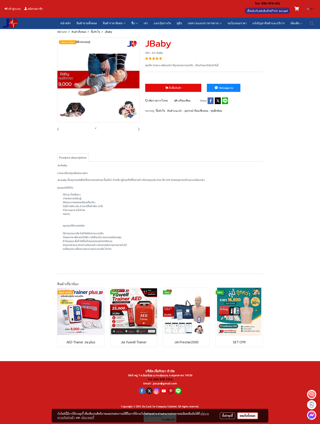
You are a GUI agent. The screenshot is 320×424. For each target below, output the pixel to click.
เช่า (146, 23)
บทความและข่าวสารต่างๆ (203, 23)
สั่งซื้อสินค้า (174, 88)
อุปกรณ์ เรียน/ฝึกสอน (196, 110)
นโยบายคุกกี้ (87, 417)
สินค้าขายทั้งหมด (86, 23)
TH (311, 9)
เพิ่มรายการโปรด (158, 100)
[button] (312, 23)
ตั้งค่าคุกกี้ (227, 415)
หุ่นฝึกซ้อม (216, 110)
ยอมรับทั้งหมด (247, 415)
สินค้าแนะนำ (175, 110)
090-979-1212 (270, 3)
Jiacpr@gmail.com (165, 383)
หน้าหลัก (65, 23)
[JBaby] (98, 80)
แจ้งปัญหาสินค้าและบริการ (268, 23)
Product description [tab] (72, 157)
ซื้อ (133, 23)
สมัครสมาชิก (35, 9)
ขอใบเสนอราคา (237, 23)
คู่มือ (179, 23)
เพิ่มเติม (295, 23)
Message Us (225, 88)
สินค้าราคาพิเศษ (113, 23)
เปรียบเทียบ (184, 100)
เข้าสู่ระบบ (14, 9)
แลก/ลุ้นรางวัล (162, 23)
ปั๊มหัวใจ (161, 110)
